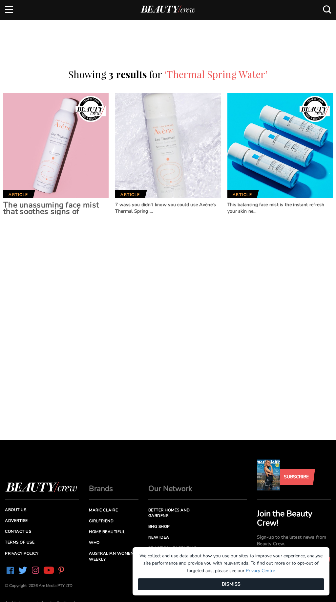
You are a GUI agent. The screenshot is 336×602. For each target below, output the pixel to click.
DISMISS (231, 584)
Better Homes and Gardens (169, 512)
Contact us (18, 531)
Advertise (16, 520)
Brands (101, 489)
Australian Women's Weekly (113, 556)
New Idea (158, 537)
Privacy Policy (21, 553)
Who (94, 542)
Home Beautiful (107, 531)
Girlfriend (101, 521)
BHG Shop (159, 526)
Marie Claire (103, 510)
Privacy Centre (260, 571)
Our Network (170, 489)
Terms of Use (19, 542)
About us (15, 509)
